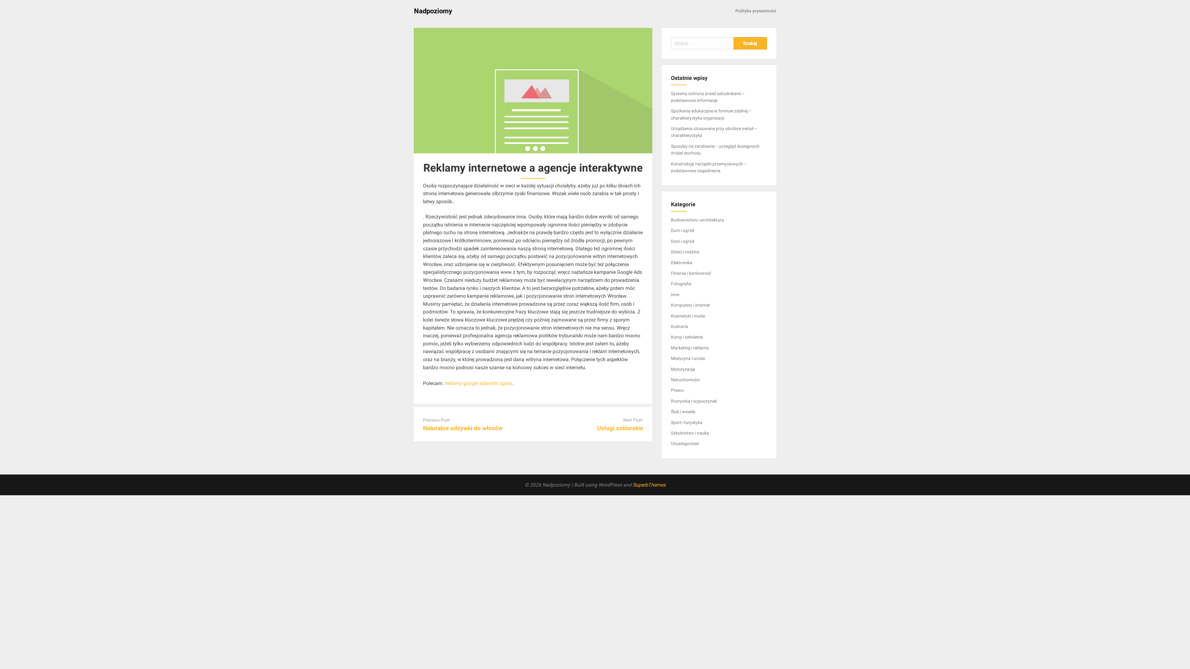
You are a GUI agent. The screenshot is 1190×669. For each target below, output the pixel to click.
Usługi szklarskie (620, 428)
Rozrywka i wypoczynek (694, 401)
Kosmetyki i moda (688, 315)
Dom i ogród (682, 230)
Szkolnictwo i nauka (690, 433)
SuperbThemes (649, 485)
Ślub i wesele (683, 411)
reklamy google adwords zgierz (479, 383)
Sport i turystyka (687, 422)
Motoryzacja (683, 369)
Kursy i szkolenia (687, 336)
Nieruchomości (685, 379)
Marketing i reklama (690, 347)
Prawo (677, 390)
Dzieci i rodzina (685, 251)
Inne (675, 294)
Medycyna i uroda (688, 358)
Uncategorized (685, 443)
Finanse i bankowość (691, 273)
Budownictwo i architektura (697, 219)
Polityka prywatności (755, 10)
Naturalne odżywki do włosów (463, 428)
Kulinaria (679, 326)
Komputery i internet (690, 305)
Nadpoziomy (433, 11)
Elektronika (681, 262)
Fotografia (681, 283)
